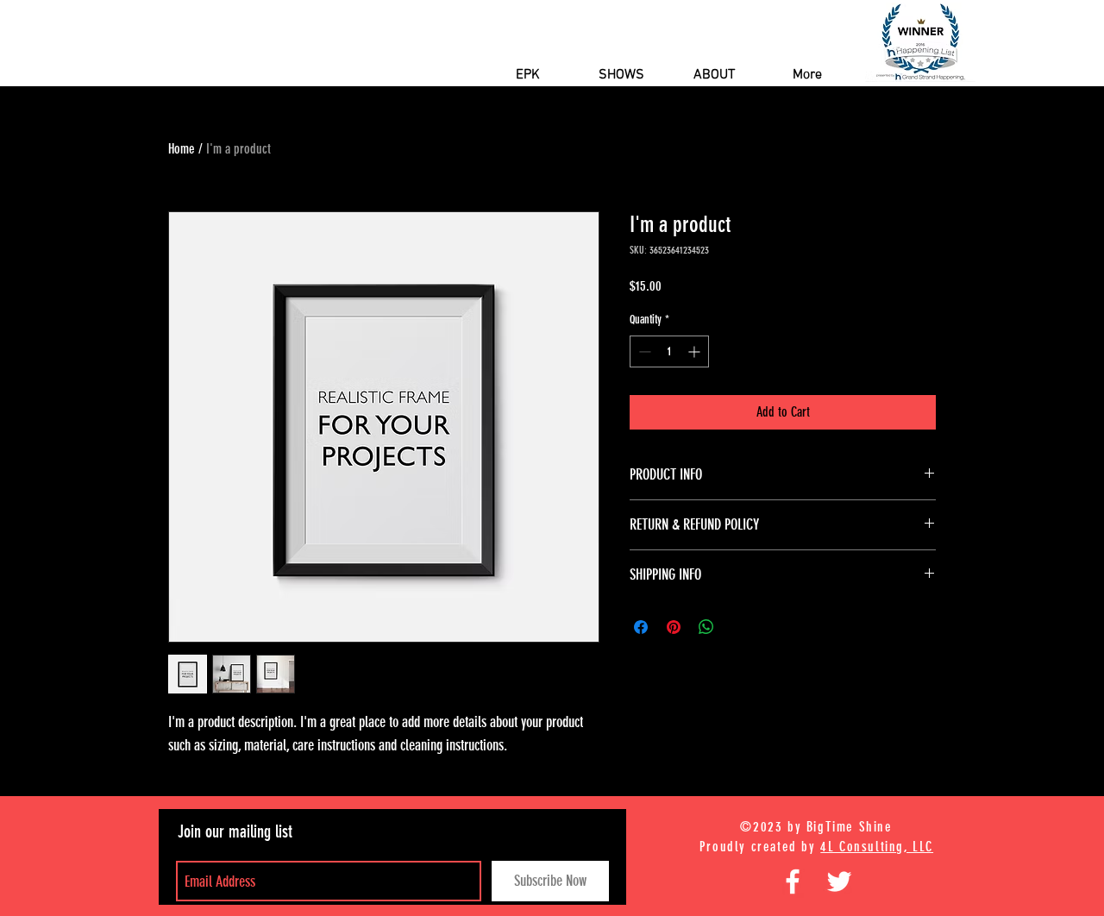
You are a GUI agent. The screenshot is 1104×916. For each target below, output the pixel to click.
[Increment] (695, 351)
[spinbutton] (669, 351)
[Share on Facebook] (640, 627)
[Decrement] (643, 351)
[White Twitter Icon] (839, 881)
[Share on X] (739, 627)
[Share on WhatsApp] (706, 627)
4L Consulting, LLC (876, 846)
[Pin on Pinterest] (673, 627)
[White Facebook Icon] (792, 881)
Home (181, 149)
